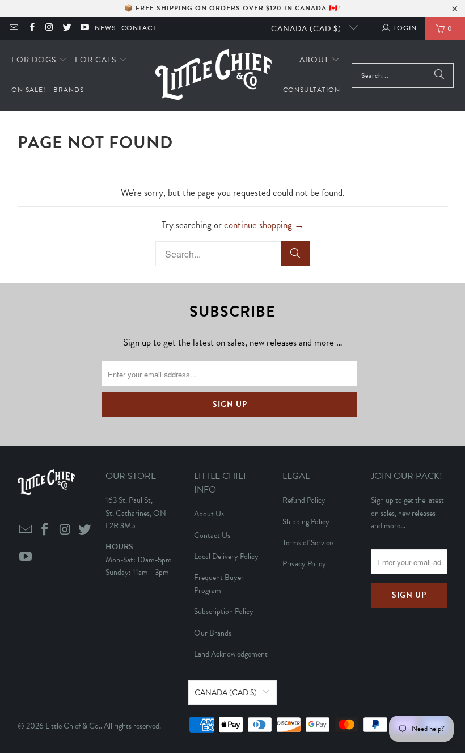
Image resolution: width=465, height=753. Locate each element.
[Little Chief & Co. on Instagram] (49, 28)
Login (405, 28)
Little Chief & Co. (72, 726)
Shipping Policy (305, 522)
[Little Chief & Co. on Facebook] (31, 28)
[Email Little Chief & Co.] (13, 28)
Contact (139, 28)
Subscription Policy (223, 611)
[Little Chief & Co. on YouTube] (84, 28)
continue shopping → (264, 225)
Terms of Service (307, 543)
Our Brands (212, 633)
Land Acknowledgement (231, 654)
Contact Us (212, 535)
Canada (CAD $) (307, 29)
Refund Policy (303, 500)
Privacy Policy (304, 564)
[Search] (439, 75)
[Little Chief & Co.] (213, 75)
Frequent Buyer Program (219, 583)
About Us (209, 514)
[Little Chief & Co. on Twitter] (66, 28)
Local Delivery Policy (226, 556)
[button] (39, 60)
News (105, 28)
